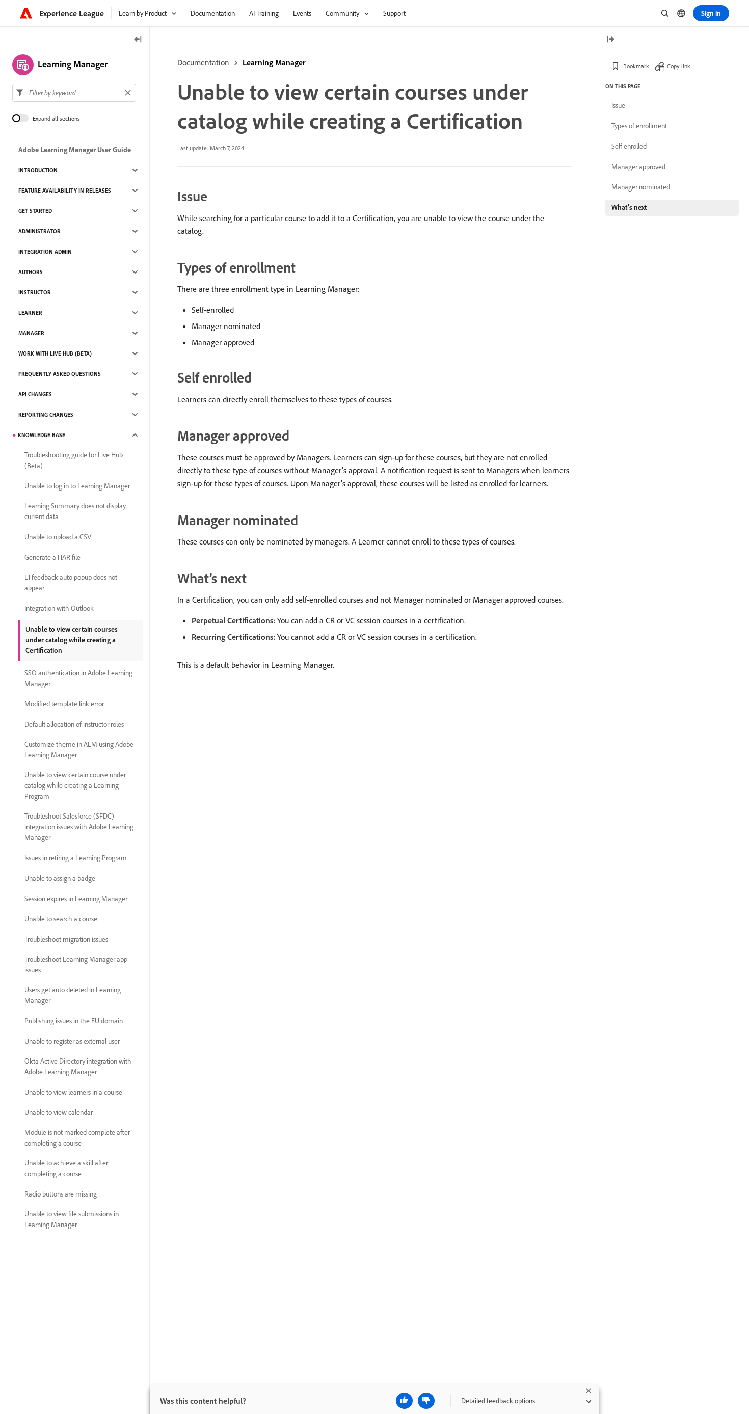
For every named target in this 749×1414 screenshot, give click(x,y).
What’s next (629, 207)
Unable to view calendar (58, 1112)
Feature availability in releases (64, 190)
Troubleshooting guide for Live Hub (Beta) (73, 460)
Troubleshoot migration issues (66, 939)
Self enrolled (629, 146)
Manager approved (638, 166)
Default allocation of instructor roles (74, 724)
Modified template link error (64, 704)
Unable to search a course (60, 918)
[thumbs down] (426, 1401)
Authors (30, 272)
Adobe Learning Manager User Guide (74, 149)
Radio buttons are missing (60, 1194)
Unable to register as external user (72, 1041)
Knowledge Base (41, 435)
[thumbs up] (404, 1401)
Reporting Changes (45, 414)
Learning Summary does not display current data (75, 511)
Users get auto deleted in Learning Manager (72, 995)
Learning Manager (274, 62)
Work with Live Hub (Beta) (55, 353)
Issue (618, 105)
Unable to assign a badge (59, 878)
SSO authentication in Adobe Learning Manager (78, 678)
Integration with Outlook (59, 608)
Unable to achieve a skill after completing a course (66, 1168)
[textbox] (74, 93)
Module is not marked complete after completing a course (77, 1138)
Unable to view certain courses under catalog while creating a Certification (71, 639)
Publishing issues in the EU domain (73, 1020)
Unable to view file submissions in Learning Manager (71, 1219)
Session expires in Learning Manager (75, 898)
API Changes (35, 394)
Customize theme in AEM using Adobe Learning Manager (78, 749)
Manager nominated (640, 187)
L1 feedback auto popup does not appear (70, 582)
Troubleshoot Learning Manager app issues (75, 964)
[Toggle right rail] (610, 40)
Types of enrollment (639, 125)
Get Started (35, 210)
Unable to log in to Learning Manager (77, 486)
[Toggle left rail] (138, 40)
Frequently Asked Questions (59, 373)
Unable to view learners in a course (73, 1092)
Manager (31, 333)
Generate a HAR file (52, 557)
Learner (30, 312)
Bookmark (636, 66)
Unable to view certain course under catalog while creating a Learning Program (75, 785)
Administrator (39, 231)
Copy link (678, 66)
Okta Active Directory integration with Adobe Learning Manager (77, 1066)
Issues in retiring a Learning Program (75, 857)
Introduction (38, 170)
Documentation (203, 62)
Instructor (34, 292)
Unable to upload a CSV (57, 536)
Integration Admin (45, 251)
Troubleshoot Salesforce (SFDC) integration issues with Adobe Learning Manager (78, 826)
